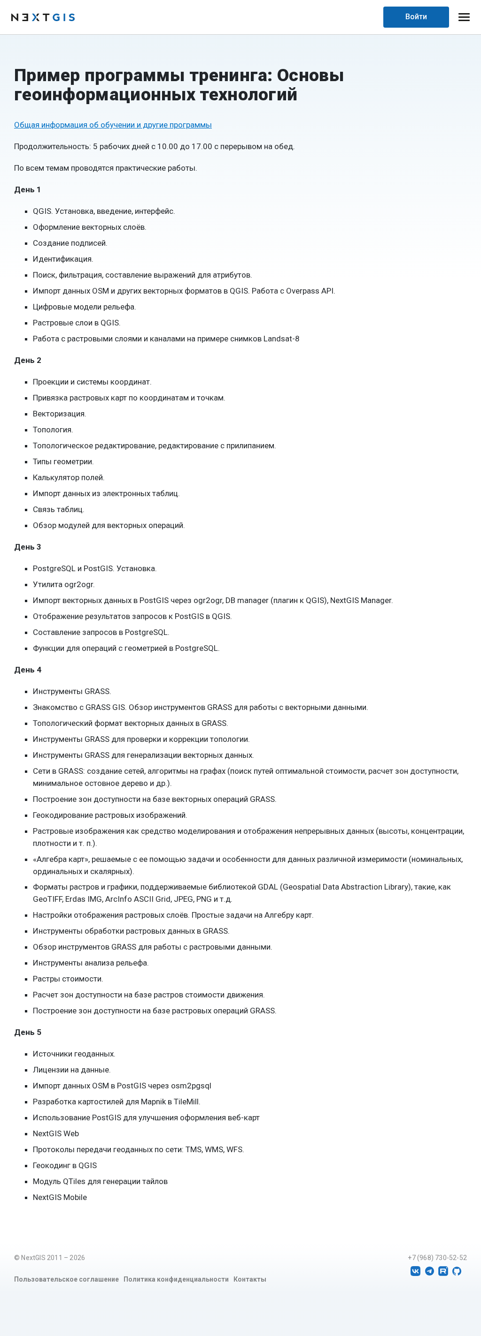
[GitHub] (456, 1271)
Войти (416, 16)
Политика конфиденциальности (176, 1279)
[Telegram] (429, 1271)
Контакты (249, 1279)
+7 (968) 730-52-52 (437, 1257)
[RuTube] (443, 1271)
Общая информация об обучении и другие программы (113, 124)
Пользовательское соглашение (66, 1279)
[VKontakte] (415, 1271)
